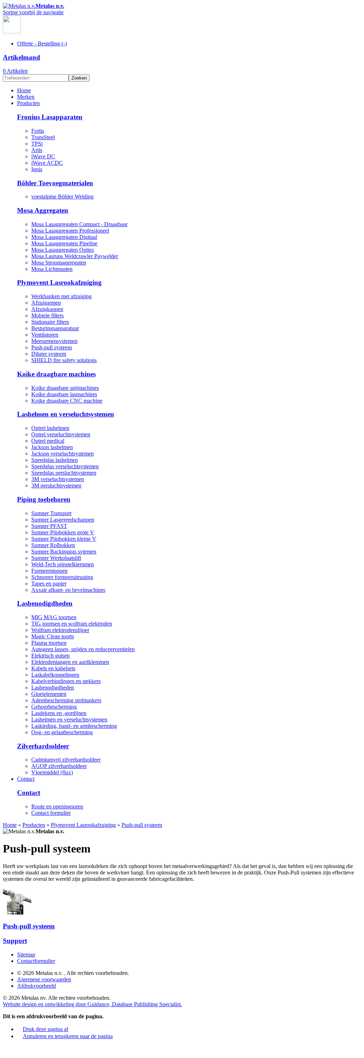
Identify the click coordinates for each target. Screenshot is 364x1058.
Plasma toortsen (48, 643)
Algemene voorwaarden (44, 979)
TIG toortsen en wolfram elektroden (71, 624)
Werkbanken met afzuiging (61, 296)
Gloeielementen (48, 694)
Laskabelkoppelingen (55, 675)
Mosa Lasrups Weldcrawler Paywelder (74, 256)
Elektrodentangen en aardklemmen (70, 662)
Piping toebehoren (43, 499)
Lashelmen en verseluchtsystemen (65, 414)
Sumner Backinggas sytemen (63, 552)
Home (24, 90)
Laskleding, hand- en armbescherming (74, 726)
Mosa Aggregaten (42, 210)
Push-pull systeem (51, 347)
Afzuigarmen (46, 303)
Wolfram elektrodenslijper (60, 630)
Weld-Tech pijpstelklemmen (62, 564)
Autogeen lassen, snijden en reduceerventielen (83, 649)
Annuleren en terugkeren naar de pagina (68, 1036)
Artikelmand (21, 57)
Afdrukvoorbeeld (36, 986)
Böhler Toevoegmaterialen (55, 183)
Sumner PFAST (49, 526)
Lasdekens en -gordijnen (58, 713)
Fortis (37, 131)
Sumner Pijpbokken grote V (62, 532)
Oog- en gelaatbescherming (62, 732)
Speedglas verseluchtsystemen (65, 466)
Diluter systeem (48, 354)
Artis (36, 150)
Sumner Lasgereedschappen (62, 520)
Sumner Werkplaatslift (56, 558)
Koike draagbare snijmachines (65, 388)
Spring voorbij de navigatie (33, 12)
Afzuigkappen (47, 309)
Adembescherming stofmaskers (66, 700)
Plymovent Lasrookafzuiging (59, 282)
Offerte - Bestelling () (42, 43)
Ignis (36, 169)
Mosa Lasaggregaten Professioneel (70, 231)
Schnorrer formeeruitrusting (62, 577)
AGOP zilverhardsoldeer (59, 766)
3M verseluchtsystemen (57, 479)
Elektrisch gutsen (50, 656)
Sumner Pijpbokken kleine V (63, 539)
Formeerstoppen (49, 571)
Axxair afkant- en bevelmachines (68, 590)
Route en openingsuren (57, 806)
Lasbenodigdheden (45, 603)
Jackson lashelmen (52, 447)
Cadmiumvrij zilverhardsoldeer (66, 760)
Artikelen (15, 71)
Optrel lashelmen (50, 428)
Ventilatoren (44, 335)
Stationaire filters (50, 322)
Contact (25, 779)
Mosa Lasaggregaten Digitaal (64, 237)
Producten (28, 103)
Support (15, 940)
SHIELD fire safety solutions (64, 360)
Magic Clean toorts (52, 636)
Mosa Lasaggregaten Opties (62, 250)
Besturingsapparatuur (55, 328)
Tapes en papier (48, 583)
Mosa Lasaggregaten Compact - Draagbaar (79, 224)
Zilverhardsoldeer (43, 746)
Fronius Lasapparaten (49, 117)
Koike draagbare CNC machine (66, 401)
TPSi (37, 144)
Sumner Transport (51, 513)
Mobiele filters (47, 315)
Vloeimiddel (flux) (52, 772)
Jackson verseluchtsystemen (62, 454)
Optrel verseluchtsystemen (60, 434)
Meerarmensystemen (54, 341)
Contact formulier (51, 813)
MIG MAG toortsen (53, 617)
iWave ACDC (47, 163)
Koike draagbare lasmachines (64, 394)
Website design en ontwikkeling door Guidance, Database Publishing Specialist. (92, 1004)
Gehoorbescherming (54, 707)
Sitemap (26, 954)
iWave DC (43, 156)
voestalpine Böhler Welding (62, 196)
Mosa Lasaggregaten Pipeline (64, 243)
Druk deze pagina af (45, 1029)
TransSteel (43, 137)
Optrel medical (47, 441)
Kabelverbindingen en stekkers (66, 681)
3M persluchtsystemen (56, 485)
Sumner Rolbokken (53, 545)
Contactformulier (36, 961)
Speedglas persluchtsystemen (63, 473)
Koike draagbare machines (56, 374)
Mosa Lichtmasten (52, 269)
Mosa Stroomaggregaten (58, 263)
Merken (25, 97)
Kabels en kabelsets (53, 668)
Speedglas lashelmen (54, 460)
